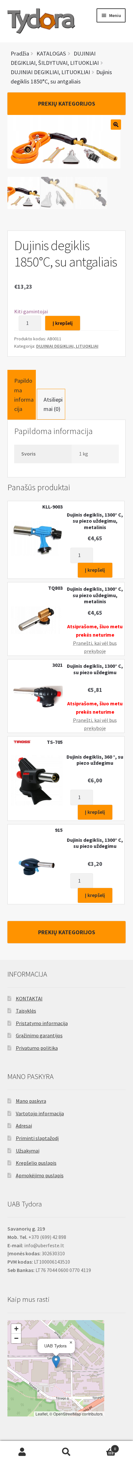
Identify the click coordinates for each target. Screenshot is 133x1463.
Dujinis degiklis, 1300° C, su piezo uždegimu (95, 669)
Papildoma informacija (24, 394)
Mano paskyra (31, 1101)
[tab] (21, 394)
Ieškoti (66, 1452)
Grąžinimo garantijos (39, 1035)
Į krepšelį (63, 323)
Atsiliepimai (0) (53, 404)
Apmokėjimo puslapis (40, 1175)
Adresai (24, 1125)
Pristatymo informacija (42, 1023)
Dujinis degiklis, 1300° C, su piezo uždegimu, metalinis (95, 521)
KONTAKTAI (29, 998)
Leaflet (41, 1413)
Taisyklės (26, 1010)
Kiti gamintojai (31, 311)
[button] (56, 1361)
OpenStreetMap (67, 1413)
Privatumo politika (37, 1048)
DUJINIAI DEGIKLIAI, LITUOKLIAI (67, 346)
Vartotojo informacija (40, 1113)
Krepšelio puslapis (36, 1163)
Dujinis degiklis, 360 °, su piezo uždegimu (94, 760)
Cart (102, 1446)
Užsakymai (27, 1150)
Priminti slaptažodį (37, 1138)
